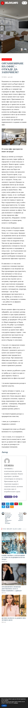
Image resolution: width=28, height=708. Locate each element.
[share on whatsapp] (2, 32)
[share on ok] (2, 23)
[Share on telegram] (3, 506)
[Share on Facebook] (3, 504)
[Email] (14, 497)
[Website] (16, 497)
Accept (4, 705)
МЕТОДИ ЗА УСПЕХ (7, 59)
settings (16, 703)
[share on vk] (2, 26)
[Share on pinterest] (16, 504)
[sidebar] (25, 2)
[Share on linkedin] (12, 504)
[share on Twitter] (2, 43)
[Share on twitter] (7, 504)
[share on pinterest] (2, 36)
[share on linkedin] (2, 39)
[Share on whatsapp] (20, 504)
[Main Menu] (2, 3)
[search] (23, 3)
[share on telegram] (2, 29)
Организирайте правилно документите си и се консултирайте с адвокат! (12, 588)
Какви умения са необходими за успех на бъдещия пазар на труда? (13, 557)
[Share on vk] (7, 506)
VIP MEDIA (4, 77)
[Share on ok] (12, 506)
